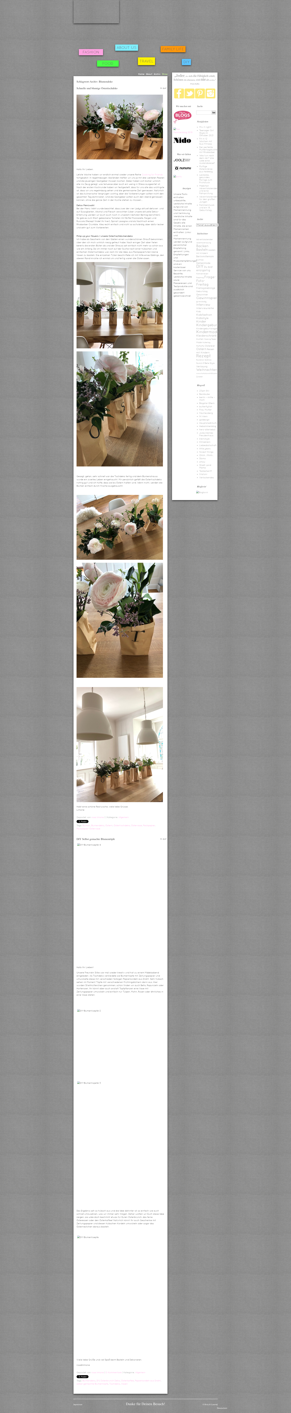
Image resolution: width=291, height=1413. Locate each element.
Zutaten (199, 377)
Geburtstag (202, 291)
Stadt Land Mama (205, 466)
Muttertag (206, 342)
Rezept (203, 355)
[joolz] (182, 161)
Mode (199, 342)
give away (201, 301)
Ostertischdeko (122, 825)
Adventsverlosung (203, 243)
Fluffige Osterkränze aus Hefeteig (206, 169)
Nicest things (206, 452)
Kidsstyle (202, 318)
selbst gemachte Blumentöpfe (92, 1384)
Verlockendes (206, 477)
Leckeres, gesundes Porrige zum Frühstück (205, 179)
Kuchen (200, 339)
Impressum (78, 1404)
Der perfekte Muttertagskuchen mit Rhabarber (209, 150)
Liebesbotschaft (208, 445)
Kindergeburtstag (211, 325)
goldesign (204, 419)
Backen (202, 246)
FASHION (91, 52)
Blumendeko (97, 825)
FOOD (107, 63)
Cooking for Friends (152, 174)
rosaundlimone (96, 11)
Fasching (200, 277)
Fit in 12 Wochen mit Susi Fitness (205, 141)
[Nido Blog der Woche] (183, 142)
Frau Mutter (205, 409)
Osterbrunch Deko (110, 1380)
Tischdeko (114, 1384)
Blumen (86, 825)
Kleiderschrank (206, 335)
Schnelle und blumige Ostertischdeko (97, 88)
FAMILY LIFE (173, 49)
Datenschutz (222, 1408)
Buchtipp (200, 260)
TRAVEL (146, 61)
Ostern (109, 825)
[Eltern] (183, 123)
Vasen (124, 1384)
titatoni (203, 474)
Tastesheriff (205, 471)
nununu (200, 345)
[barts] (178, 176)
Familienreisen (202, 274)
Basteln (202, 249)
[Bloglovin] (202, 492)
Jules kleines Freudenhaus (206, 434)
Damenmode (203, 263)
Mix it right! (205, 127)
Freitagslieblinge (205, 288)
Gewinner (202, 294)
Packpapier (149, 825)
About (149, 74)
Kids (198, 311)
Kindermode (207, 332)
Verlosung (201, 366)
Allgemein (124, 817)
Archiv (157, 74)
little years (205, 448)
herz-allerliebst (207, 429)
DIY (186, 62)
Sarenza (208, 360)
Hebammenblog (207, 426)
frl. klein (203, 416)
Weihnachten (206, 370)
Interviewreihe (205, 308)
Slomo (202, 458)
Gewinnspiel (206, 298)
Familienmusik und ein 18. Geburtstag (206, 207)
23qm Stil (204, 391)
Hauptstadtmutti (208, 423)
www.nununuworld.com (206, 373)
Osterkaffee (127, 1380)
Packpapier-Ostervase (88, 828)
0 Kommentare (114, 1372)
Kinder (201, 321)
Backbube (204, 394)
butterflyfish (205, 406)
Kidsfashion (204, 314)
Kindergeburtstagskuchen (210, 328)
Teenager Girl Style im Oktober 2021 (206, 133)
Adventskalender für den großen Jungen (208, 199)
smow (202, 462)
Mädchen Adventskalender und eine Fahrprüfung (208, 190)
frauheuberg (206, 413)
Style (212, 363)
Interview (203, 304)
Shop (164, 74)
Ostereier (210, 346)
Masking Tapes (210, 339)
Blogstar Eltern (207, 403)
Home (141, 74)
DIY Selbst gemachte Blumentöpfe (96, 839)
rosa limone (97, 817)
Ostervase (136, 825)
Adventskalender (204, 239)
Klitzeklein (205, 442)
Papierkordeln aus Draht (148, 1380)
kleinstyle (204, 439)
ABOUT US (127, 47)
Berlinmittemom (205, 256)
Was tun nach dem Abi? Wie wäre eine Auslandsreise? (207, 159)
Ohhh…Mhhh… (206, 455)
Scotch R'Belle (202, 363)
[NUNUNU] (183, 170)
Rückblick (200, 360)
